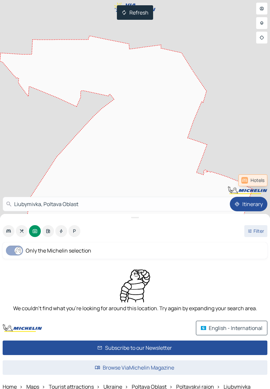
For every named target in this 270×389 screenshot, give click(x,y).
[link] (252, 180)
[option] (8, 231)
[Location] (261, 38)
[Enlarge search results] (135, 217)
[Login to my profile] (261, 9)
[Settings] (261, 23)
